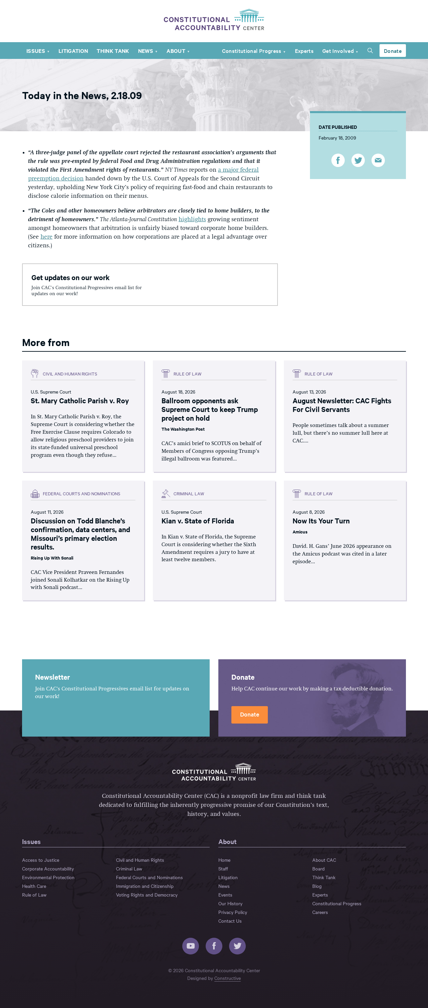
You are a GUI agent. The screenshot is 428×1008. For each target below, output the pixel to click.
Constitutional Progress (252, 50)
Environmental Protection (48, 877)
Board (318, 868)
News (145, 50)
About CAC (324, 859)
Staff (223, 868)
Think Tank (113, 50)
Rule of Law (34, 894)
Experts (304, 50)
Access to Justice (40, 859)
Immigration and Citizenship (145, 886)
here (46, 237)
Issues (35, 50)
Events (225, 894)
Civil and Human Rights (140, 859)
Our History (230, 903)
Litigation (73, 50)
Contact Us (230, 920)
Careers (320, 912)
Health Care (34, 886)
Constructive (227, 978)
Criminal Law (129, 868)
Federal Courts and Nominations (149, 877)
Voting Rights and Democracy (147, 894)
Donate (393, 50)
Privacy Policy (232, 912)
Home (224, 859)
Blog (317, 886)
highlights (192, 220)
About (176, 50)
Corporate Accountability (48, 868)
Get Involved (338, 50)
